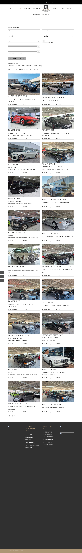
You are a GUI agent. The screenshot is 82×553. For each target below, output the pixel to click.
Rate (23, 66)
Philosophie (36, 14)
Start (11, 8)
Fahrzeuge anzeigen (17, 58)
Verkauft (27, 8)
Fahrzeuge (18, 8)
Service (54, 8)
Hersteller (11, 66)
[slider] (38, 46)
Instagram (45, 14)
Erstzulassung (38, 66)
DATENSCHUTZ (19, 551)
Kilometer (29, 66)
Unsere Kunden (66, 8)
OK (69, 2)
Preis (18, 66)
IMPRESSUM (11, 551)
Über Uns (36, 8)
